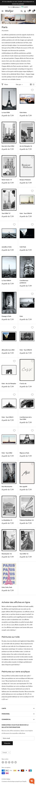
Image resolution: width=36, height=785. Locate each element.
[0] (33, 11)
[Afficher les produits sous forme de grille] (31, 84)
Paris (21, 316)
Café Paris (23, 247)
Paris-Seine (23, 112)
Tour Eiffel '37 (6, 213)
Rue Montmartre (7, 486)
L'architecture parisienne (24, 282)
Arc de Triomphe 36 (26, 146)
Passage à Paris (6, 316)
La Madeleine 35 (7, 520)
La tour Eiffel (6, 112)
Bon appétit (23, 486)
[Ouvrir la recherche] (22, 11)
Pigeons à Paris (24, 453)
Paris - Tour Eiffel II (7, 417)
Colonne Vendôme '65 (27, 520)
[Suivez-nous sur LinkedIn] (15, 762)
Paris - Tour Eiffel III (26, 213)
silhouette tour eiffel (8, 350)
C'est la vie (23, 383)
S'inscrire (7, 743)
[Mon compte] (25, 11)
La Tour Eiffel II (6, 280)
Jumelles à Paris (6, 247)
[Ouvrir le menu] (2, 11)
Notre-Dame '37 (7, 180)
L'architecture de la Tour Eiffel (26, 418)
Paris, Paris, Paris (7, 587)
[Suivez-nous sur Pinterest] (9, 762)
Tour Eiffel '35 (24, 554)
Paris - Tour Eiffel (7, 453)
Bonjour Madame (25, 180)
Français (5, 752)
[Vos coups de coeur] (29, 11)
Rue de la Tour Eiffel (8, 146)
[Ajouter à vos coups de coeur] (14, 90)
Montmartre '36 (7, 554)
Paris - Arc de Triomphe (9, 383)
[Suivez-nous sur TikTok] (12, 762)
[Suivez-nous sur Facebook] (3, 762)
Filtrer (6, 84)
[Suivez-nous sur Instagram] (6, 762)
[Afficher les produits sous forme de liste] (33, 84)
